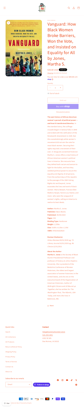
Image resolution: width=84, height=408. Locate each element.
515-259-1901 (47, 335)
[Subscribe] (29, 384)
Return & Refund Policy (13, 347)
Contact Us (9, 367)
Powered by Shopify (26, 403)
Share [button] (52, 306)
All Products (9, 342)
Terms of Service (11, 362)
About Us (8, 372)
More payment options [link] (63, 112)
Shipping (50, 73)
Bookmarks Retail (15, 403)
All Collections (10, 337)
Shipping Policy (10, 352)
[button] (4, 7)
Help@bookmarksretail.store (53, 332)
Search (7, 332)
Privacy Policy (10, 357)
